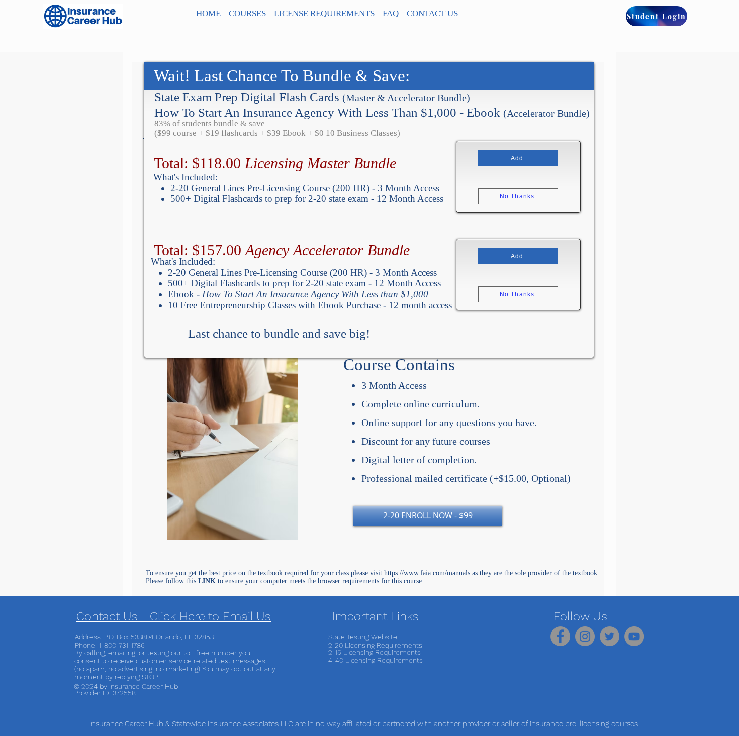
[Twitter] (609, 636)
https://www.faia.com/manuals (427, 573)
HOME (208, 13)
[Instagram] (585, 636)
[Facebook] (560, 636)
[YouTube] (634, 636)
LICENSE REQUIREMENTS (324, 13)
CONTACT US (432, 13)
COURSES (247, 13)
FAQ (391, 13)
